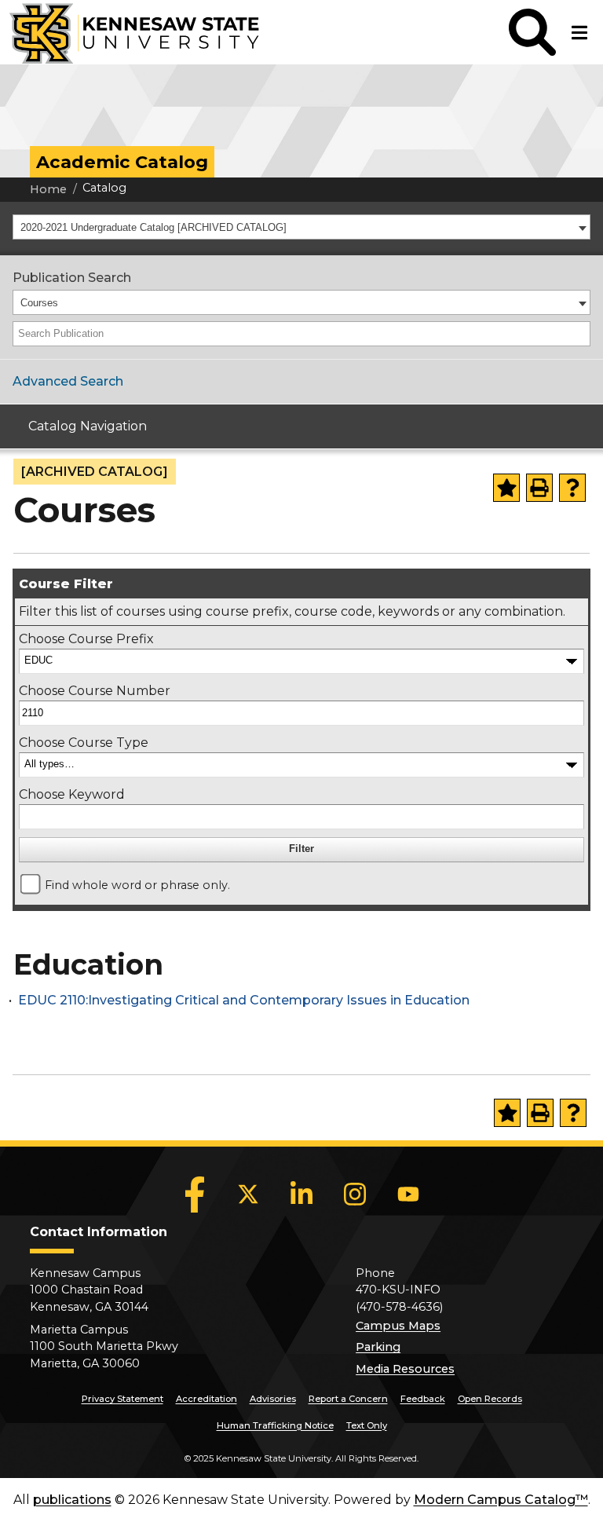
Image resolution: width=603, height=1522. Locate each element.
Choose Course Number (94, 690)
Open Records (490, 1398)
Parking (378, 1347)
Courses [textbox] (39, 303)
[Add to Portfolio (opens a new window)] (506, 488)
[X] (248, 1194)
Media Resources (405, 1369)
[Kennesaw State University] (129, 32)
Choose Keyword (72, 794)
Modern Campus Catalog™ (501, 1499)
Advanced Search (68, 381)
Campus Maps (398, 1326)
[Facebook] (194, 1194)
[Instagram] (355, 1194)
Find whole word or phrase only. (137, 885)
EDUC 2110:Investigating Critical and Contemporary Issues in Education (244, 1000)
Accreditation (206, 1398)
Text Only (366, 1425)
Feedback (422, 1398)
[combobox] (301, 227)
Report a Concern (348, 1398)
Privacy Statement (122, 1398)
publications (72, 1499)
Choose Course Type (83, 742)
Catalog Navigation (87, 426)
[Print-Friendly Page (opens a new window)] (539, 488)
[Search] (579, 333)
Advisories (273, 1398)
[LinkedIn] (301, 1194)
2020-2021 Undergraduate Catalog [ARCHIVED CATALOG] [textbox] (153, 227)
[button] (532, 32)
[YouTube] (408, 1194)
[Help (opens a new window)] (572, 488)
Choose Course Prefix (86, 638)
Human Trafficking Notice (275, 1425)
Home (48, 189)
